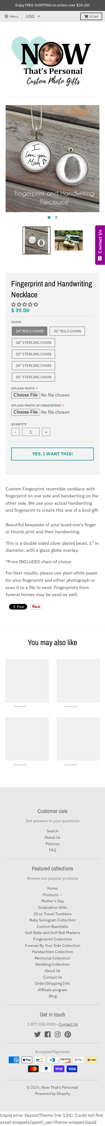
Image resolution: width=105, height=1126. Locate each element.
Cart (94, 16)
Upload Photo (23, 388)
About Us (52, 837)
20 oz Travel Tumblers (52, 913)
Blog (53, 995)
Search (52, 830)
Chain (16, 322)
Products (51, 894)
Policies (53, 843)
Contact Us (52, 977)
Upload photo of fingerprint (36, 405)
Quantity (19, 424)
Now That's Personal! (59, 1087)
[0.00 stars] (25, 304)
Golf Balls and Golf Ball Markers (52, 932)
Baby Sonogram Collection (52, 920)
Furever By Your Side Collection (52, 945)
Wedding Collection (52, 964)
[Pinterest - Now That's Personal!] (67, 1034)
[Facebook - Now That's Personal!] (47, 1034)
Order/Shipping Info (52, 983)
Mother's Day (52, 900)
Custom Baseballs (52, 926)
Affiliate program (52, 989)
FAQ (52, 849)
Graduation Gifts (52, 907)
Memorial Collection (52, 958)
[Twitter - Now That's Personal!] (37, 1034)
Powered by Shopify (52, 1093)
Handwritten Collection (52, 951)
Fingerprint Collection (52, 939)
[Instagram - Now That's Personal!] (57, 1034)
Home (52, 888)
